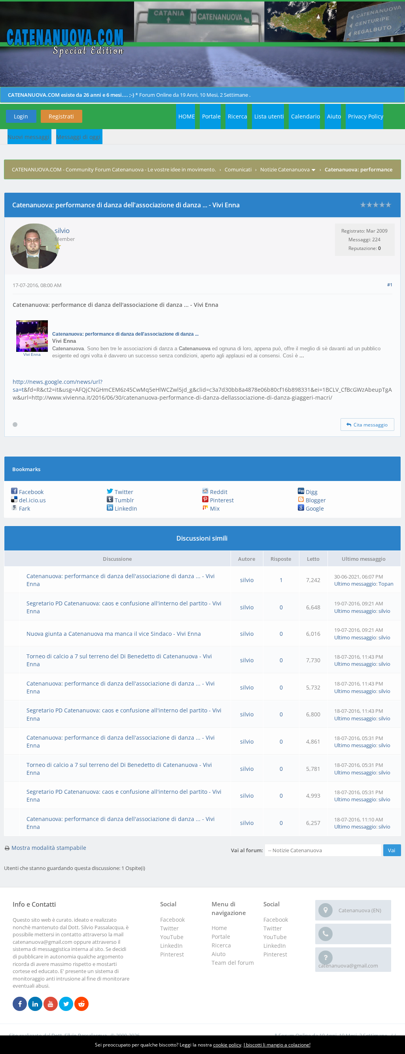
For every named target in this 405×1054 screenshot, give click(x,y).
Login (21, 116)
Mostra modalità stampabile (48, 847)
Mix (214, 508)
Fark (23, 508)
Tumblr (123, 500)
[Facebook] (20, 1004)
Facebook (30, 492)
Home (219, 928)
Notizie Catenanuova (285, 169)
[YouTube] (51, 1004)
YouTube (275, 937)
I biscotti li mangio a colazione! (277, 1044)
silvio (62, 230)
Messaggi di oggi (78, 137)
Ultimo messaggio (355, 583)
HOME (186, 116)
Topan (386, 583)
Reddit (217, 492)
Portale (211, 116)
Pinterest (221, 500)
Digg (311, 492)
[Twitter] (66, 1004)
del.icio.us (31, 500)
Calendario (305, 116)
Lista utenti (269, 116)
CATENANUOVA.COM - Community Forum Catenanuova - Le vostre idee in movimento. (114, 169)
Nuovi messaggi (28, 137)
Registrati (61, 116)
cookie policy (227, 1044)
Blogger (315, 500)
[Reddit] (81, 1004)
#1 (389, 284)
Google (314, 508)
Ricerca (237, 116)
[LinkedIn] (35, 1004)
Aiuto (334, 116)
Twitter (123, 492)
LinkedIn (125, 508)
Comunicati (238, 169)
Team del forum (233, 962)
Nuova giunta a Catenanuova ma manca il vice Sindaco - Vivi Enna (113, 633)
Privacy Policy (365, 116)
